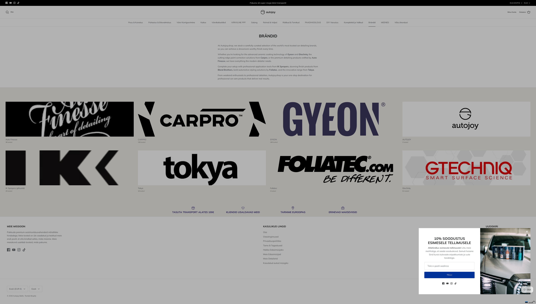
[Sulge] (527, 232)
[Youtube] (447, 283)
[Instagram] (451, 283)
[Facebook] (443, 283)
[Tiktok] (455, 283)
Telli (449, 275)
